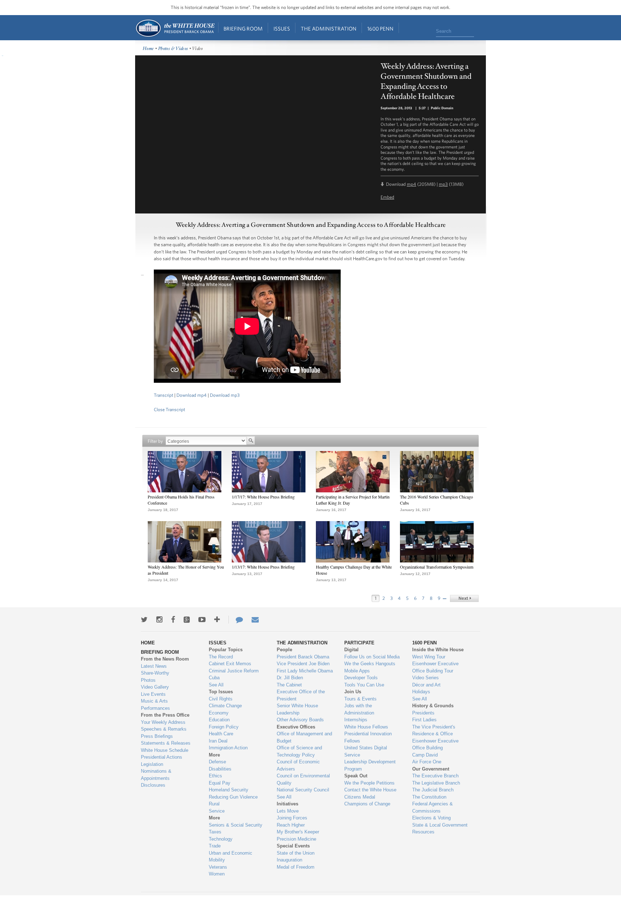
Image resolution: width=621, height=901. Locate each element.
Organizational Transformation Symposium (436, 567)
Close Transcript (169, 409)
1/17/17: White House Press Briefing (263, 497)
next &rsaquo (464, 598)
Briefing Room (243, 29)
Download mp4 (191, 395)
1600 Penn (380, 29)
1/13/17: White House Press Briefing (263, 567)
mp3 (443, 184)
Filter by (155, 441)
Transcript (163, 395)
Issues (281, 29)
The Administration (328, 29)
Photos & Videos (173, 49)
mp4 (411, 184)
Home (175, 28)
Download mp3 (225, 395)
